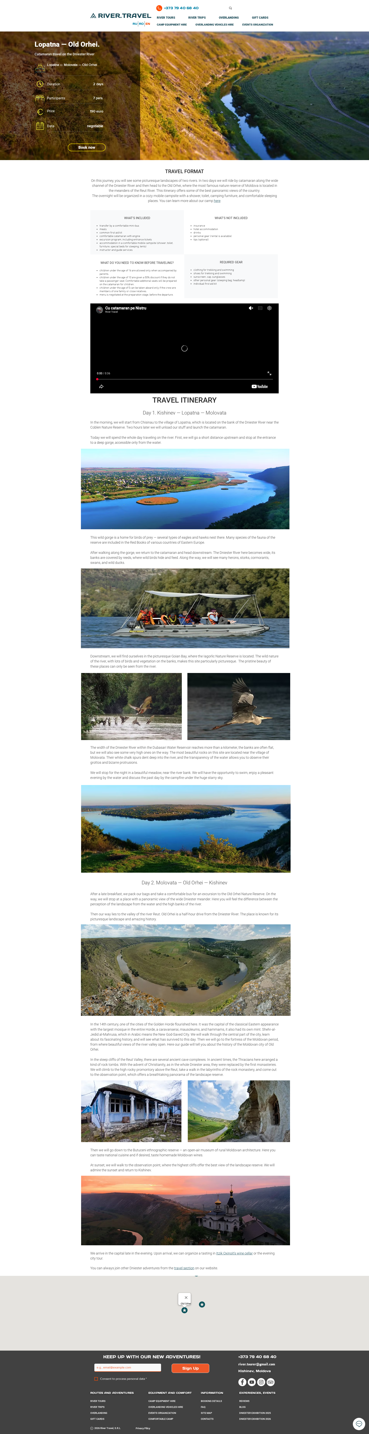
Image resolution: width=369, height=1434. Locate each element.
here (217, 201)
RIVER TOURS (98, 1401)
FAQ (203, 1407)
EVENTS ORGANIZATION (162, 1413)
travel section (184, 1268)
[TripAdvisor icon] (271, 1382)
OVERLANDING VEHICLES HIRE (165, 1407)
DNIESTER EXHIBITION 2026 (255, 1418)
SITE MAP (206, 1413)
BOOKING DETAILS (211, 1401)
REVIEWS (244, 1401)
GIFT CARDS (97, 1418)
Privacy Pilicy (143, 1428)
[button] (87, 147)
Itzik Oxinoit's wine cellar (234, 1253)
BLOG (242, 1407)
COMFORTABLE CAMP (160, 1418)
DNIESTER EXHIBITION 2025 (255, 1413)
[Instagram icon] (261, 1382)
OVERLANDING (98, 1413)
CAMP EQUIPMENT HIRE (161, 1401)
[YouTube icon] (252, 1382)
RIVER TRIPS (97, 1407)
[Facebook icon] (242, 1382)
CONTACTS (207, 1418)
